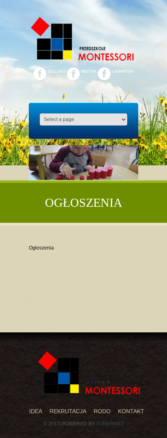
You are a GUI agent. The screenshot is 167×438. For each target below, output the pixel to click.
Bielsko (56, 71)
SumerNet (110, 424)
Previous (39, 167)
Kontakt (131, 411)
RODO (102, 411)
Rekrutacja (67, 411)
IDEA (35, 411)
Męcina (88, 71)
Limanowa (122, 71)
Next (127, 167)
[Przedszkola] (90, 373)
